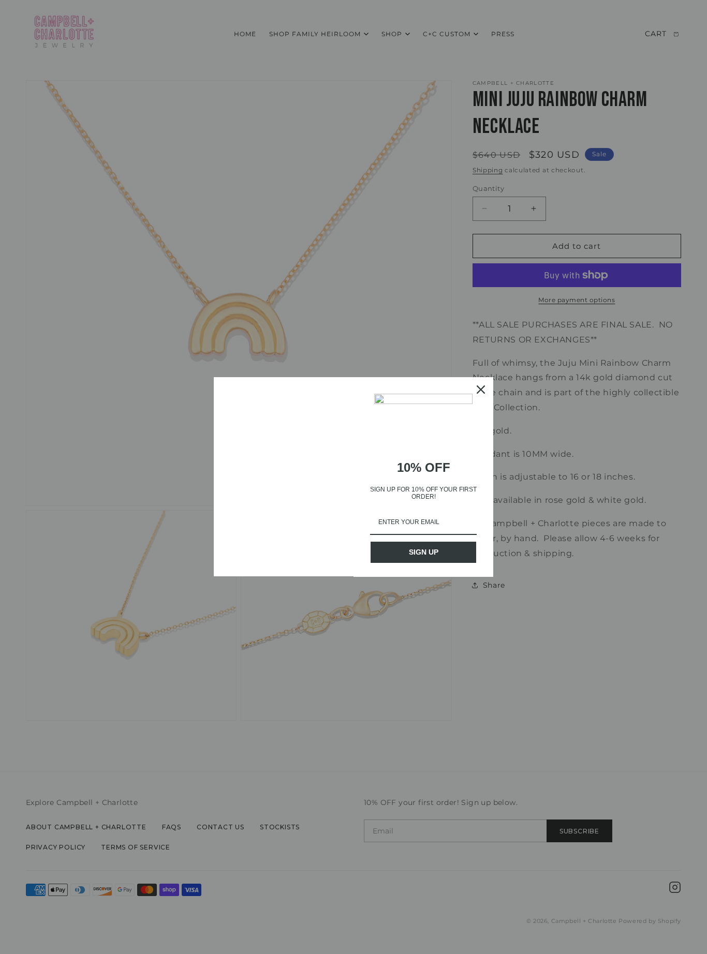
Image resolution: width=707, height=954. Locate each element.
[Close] (480, 389)
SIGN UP (423, 552)
